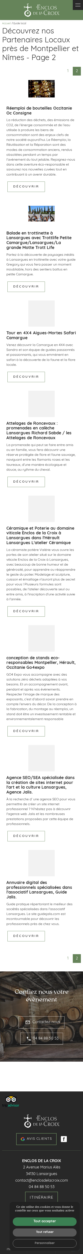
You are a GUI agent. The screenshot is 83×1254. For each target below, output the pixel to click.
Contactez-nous (42, 1022)
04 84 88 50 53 (46, 1039)
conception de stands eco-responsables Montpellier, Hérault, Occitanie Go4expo (41, 663)
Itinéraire (41, 1198)
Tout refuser (45, 1232)
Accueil (6, 23)
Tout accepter (44, 1221)
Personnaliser (45, 1243)
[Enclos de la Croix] (41, 10)
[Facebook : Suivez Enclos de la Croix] (64, 1139)
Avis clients (39, 1139)
